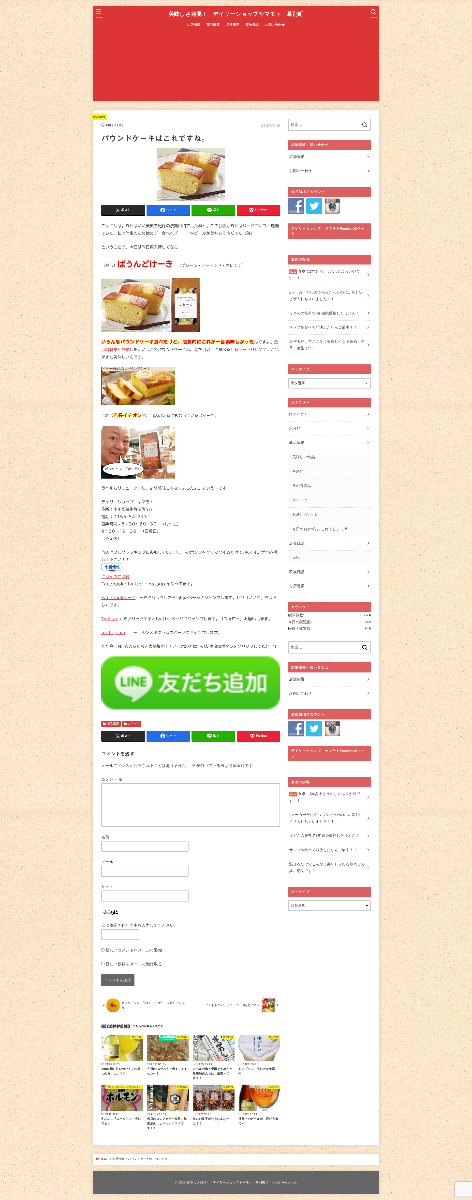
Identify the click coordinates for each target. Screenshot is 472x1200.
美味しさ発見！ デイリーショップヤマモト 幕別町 (236, 14)
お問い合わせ (275, 25)
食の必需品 (301, 486)
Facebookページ (118, 597)
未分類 (294, 428)
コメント (111, 779)
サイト (107, 886)
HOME (104, 1158)
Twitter (109, 619)
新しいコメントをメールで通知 (133, 950)
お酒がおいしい (305, 514)
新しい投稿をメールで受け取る (133, 964)
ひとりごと (298, 414)
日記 (296, 558)
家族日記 (252, 25)
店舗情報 (296, 157)
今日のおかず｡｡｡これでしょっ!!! (319, 529)
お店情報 (193, 25)
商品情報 (213, 25)
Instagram (113, 632)
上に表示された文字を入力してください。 (139, 925)
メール (107, 861)
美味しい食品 (303, 457)
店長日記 (232, 25)
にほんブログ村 (115, 577)
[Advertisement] (236, 66)
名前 (105, 837)
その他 (298, 471)
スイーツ (133, 723)
